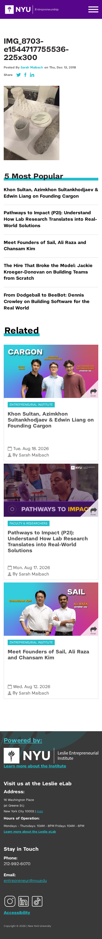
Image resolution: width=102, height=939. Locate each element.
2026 (43, 449)
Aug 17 (30, 568)
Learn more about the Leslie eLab (30, 831)
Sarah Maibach (32, 67)
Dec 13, (63, 67)
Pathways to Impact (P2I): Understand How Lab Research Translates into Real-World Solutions (50, 219)
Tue (16, 449)
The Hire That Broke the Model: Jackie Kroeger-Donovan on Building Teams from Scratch (48, 272)
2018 (72, 67)
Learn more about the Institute (35, 766)
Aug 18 (29, 449)
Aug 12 (30, 687)
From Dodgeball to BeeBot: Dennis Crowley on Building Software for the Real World (47, 301)
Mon (17, 568)
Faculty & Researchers (29, 523)
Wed (17, 687)
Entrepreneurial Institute (31, 404)
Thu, (53, 67)
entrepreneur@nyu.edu (25, 881)
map (40, 811)
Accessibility (17, 913)
